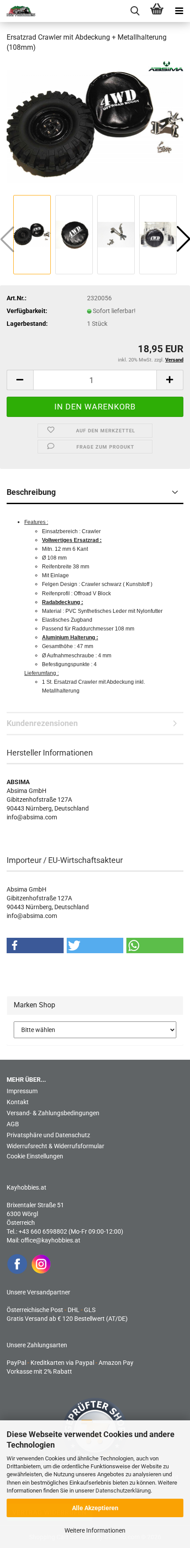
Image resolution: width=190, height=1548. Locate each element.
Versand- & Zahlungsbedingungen (53, 1113)
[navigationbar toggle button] (179, 11)
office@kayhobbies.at (50, 1240)
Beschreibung (31, 492)
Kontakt (18, 1102)
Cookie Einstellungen (35, 1156)
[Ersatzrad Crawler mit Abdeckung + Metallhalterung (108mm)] (95, 125)
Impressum (22, 1091)
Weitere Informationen (95, 1530)
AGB (13, 1124)
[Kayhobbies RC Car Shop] (17, 11)
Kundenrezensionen (42, 723)
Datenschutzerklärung (123, 1490)
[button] (20, 380)
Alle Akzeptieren (95, 1507)
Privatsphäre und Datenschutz (48, 1135)
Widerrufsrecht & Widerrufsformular (55, 1146)
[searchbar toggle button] (135, 11)
